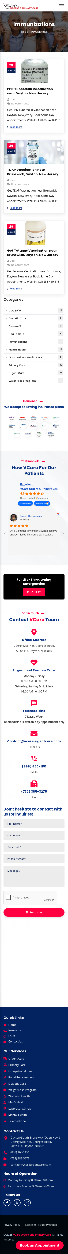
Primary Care (35, 365)
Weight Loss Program (35, 381)
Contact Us (15, 1041)
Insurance (14, 1030)
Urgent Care (35, 373)
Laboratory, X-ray (19, 1109)
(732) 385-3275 (34, 791)
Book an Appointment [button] (39, 1245)
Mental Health (35, 349)
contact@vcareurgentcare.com (30, 1165)
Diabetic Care (35, 318)
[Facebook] (6, 1202)
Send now (35, 912)
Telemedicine (17, 1121)
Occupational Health (21, 1071)
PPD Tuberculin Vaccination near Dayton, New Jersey (30, 91)
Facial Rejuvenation (21, 1077)
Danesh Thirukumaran (31, 516)
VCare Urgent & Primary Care (39, 488)
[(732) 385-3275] (34, 783)
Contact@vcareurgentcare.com (34, 741)
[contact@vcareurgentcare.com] (4, 1164)
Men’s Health (16, 1102)
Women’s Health (19, 1096)
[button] (61, 4)
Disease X (35, 326)
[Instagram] (27, 1202)
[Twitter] (17, 1202)
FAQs (11, 1036)
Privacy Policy (11, 1224)
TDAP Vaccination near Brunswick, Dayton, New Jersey (32, 171)
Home (24, 31)
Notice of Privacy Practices (41, 1224)
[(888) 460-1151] (34, 758)
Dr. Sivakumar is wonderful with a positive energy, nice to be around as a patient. (33, 532)
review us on (41, 503)
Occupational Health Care (35, 357)
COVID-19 (35, 310)
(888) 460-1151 (34, 766)
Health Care (35, 334)
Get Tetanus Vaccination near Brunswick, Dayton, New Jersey (32, 252)
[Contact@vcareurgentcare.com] (34, 733)
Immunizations (35, 342)
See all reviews (25, 503)
